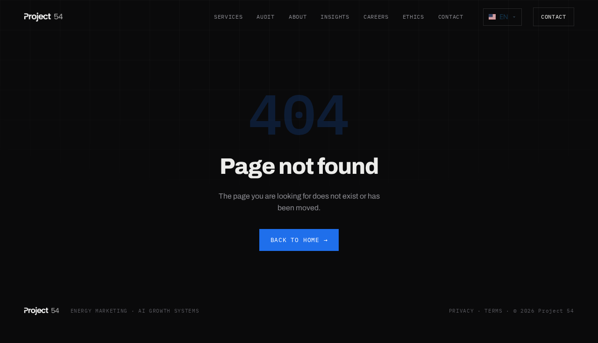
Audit (265, 16)
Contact (450, 16)
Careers (376, 16)
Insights (334, 16)
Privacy (461, 310)
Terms (493, 310)
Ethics (413, 16)
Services (228, 16)
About (297, 16)
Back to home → (299, 240)
